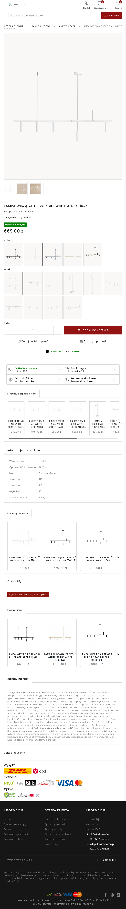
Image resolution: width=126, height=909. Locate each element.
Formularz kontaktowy (58, 819)
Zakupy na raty (54, 829)
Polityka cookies (13, 839)
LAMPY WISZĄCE (66, 26)
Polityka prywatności (16, 834)
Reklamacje (52, 844)
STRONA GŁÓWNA (13, 26)
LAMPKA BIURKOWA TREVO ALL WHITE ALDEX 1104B (98, 424)
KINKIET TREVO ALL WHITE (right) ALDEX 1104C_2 (16, 424)
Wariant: (9, 269)
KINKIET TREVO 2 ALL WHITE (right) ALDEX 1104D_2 (57, 424)
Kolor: (8, 240)
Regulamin (10, 829)
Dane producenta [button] (14, 752)
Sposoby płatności (56, 824)
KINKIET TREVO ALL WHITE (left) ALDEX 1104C (36, 424)
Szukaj (114, 15)
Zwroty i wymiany (55, 839)
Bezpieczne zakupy (15, 824)
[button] (119, 422)
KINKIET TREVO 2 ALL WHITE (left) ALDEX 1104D (77, 424)
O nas (7, 819)
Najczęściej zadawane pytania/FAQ (93, 824)
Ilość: (7, 323)
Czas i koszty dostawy (58, 834)
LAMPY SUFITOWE (41, 26)
